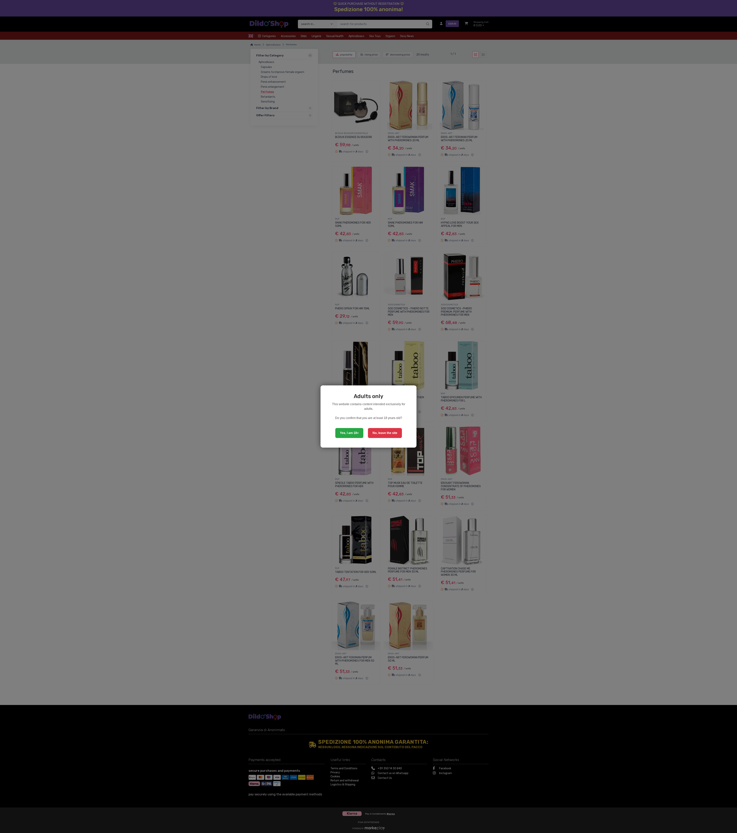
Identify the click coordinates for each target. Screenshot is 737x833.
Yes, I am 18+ (349, 433)
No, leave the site (385, 433)
